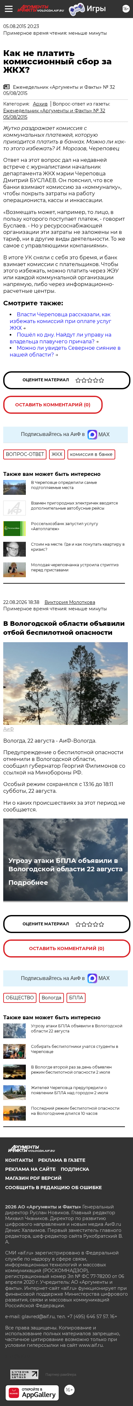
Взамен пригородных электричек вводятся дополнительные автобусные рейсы (74, 506)
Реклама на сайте (30, 1169)
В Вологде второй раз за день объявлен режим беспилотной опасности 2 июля (71, 1070)
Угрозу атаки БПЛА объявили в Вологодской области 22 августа (65, 865)
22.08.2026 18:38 (21, 602)
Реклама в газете (61, 1160)
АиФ (8, 729)
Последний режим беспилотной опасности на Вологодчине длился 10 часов (75, 1111)
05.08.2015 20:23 (21, 26)
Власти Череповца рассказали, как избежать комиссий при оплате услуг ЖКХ (60, 321)
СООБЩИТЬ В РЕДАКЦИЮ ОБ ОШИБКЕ (53, 1187)
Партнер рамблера (61, 1374)
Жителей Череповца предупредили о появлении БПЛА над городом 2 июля (69, 1090)
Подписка (75, 1169)
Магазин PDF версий (33, 1178)
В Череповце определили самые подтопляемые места (64, 485)
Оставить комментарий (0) (52, 405)
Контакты (19, 1160)
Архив (40, 104)
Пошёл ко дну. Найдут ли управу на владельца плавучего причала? (60, 338)
